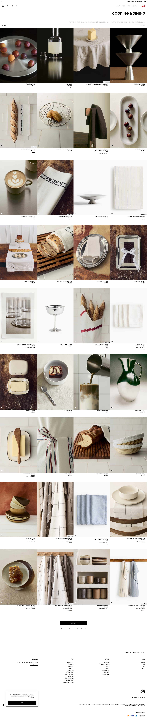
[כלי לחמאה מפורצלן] (18, 382)
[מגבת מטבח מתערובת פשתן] (18, 120)
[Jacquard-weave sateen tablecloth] (92, 55)
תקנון (108, 676)
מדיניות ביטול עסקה (69, 680)
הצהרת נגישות (106, 674)
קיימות (107, 666)
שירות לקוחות (70, 662)
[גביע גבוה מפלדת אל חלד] (128, 55)
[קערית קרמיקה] (55, 382)
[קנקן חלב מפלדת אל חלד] (92, 382)
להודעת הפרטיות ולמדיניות (17, 696)
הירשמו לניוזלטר (34, 665)
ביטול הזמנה (71, 670)
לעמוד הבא (73, 623)
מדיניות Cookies (69, 674)
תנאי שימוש (71, 676)
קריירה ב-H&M (106, 662)
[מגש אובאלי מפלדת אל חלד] (92, 252)
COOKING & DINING (130, 652)
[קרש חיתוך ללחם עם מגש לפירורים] (55, 252)
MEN (128, 6)
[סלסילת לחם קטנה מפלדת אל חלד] (55, 120)
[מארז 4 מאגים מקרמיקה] (92, 577)
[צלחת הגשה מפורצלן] (128, 120)
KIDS (123, 6)
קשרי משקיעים (105, 670)
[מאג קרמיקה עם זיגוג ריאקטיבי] (18, 187)
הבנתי (22, 702)
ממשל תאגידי (106, 672)
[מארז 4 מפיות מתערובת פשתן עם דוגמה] (128, 509)
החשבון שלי (71, 664)
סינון (5, 26)
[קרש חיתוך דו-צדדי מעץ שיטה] (92, 445)
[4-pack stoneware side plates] (18, 577)
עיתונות (107, 668)
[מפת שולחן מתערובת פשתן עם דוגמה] (128, 187)
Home (118, 6)
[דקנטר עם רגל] (55, 55)
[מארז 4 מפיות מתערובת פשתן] (92, 120)
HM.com (142, 652)
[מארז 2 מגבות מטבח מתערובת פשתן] (55, 509)
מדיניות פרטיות (70, 672)
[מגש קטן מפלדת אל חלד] (128, 252)
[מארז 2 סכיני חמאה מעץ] (18, 445)
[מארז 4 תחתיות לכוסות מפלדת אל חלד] (18, 315)
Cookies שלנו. (30, 697)
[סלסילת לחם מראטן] (128, 445)
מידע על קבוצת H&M (104, 664)
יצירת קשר (71, 668)
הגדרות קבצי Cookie (68, 682)
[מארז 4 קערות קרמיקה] (18, 509)
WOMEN (134, 6)
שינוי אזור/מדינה (135, 697)
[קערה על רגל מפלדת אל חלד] (92, 187)
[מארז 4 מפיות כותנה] (128, 315)
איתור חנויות (71, 666)
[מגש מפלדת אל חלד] (18, 55)
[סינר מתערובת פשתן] (55, 445)
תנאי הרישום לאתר (69, 678)
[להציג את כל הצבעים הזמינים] (71, 87)
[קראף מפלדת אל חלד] (128, 382)
